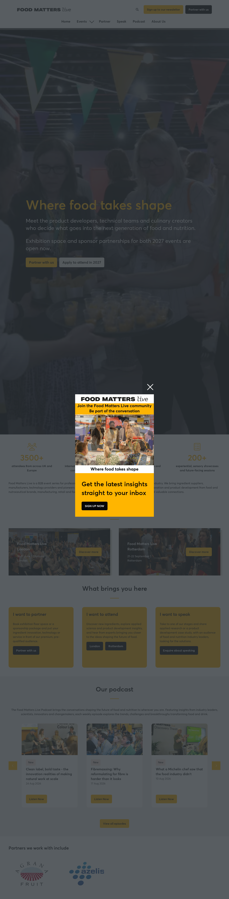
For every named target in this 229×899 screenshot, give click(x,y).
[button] (150, 387)
